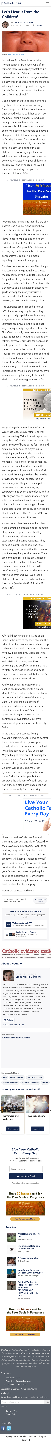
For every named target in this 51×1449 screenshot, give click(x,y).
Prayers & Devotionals (30, 1083)
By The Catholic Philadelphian (29, 1276)
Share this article (41, 900)
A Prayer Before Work (28, 1258)
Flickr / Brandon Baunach (16, 54)
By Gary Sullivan (24, 1252)
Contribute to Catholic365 (16, 1384)
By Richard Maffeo (25, 1240)
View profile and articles (15, 1025)
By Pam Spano (23, 1261)
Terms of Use (11, 1411)
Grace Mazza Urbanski (23, 22)
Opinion (45, 1083)
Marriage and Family (10, 1083)
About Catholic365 (13, 1378)
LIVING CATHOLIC (17, 1077)
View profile (30, 25)
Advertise (10, 1381)
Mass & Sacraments (35, 1077)
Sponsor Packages (23, 1381)
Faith (5, 1077)
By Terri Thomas (24, 1299)
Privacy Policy (11, 1414)
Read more (13, 1129)
